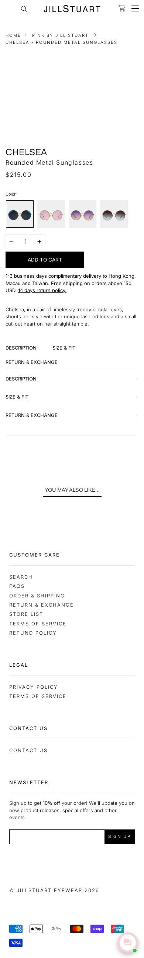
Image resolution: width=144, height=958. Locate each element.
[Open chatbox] (127, 942)
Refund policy (33, 633)
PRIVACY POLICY (33, 687)
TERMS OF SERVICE (37, 696)
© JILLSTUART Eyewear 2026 (54, 890)
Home (13, 35)
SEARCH (21, 577)
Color (11, 194)
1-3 (9, 276)
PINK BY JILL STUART (60, 35)
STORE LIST (26, 614)
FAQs (17, 586)
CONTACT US (28, 750)
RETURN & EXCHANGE (41, 605)
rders (101, 283)
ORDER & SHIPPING (37, 596)
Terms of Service (37, 624)
